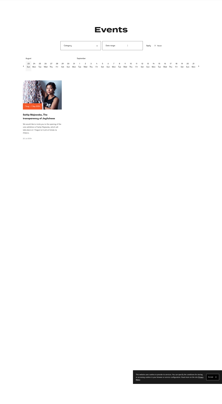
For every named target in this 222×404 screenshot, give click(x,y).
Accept (210, 377)
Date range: (110, 46)
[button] (23, 66)
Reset (159, 45)
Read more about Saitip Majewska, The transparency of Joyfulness (42, 109)
